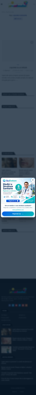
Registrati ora (18, 214)
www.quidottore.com (18, 209)
